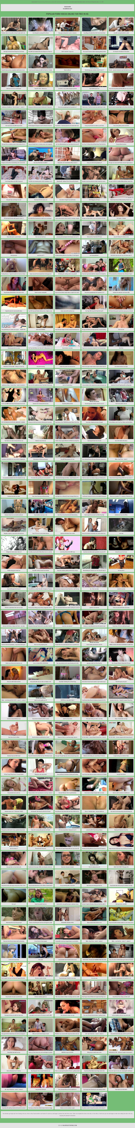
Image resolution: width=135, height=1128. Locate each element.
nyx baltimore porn (67, 8)
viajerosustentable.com (69, 1125)
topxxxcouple (67, 6)
